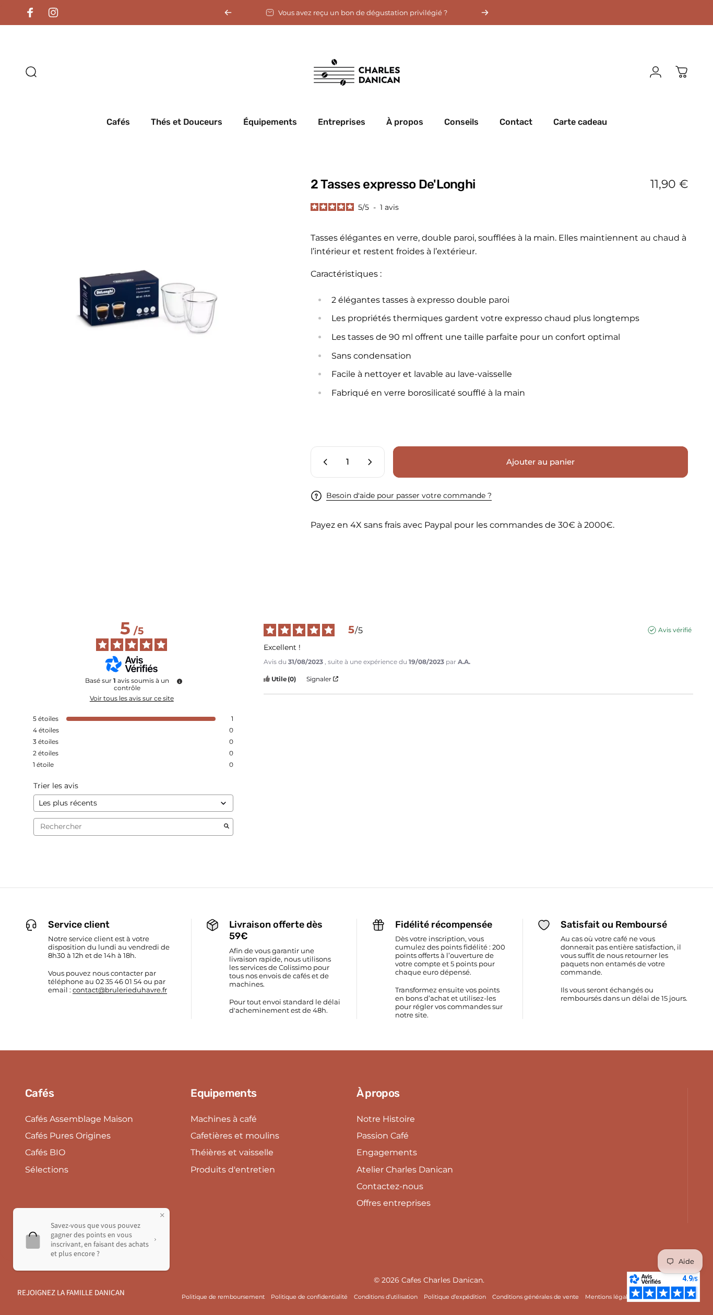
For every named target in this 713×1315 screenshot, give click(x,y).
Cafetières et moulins (235, 1135)
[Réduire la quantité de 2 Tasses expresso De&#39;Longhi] (323, 462)
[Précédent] (228, 12)
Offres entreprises (393, 1203)
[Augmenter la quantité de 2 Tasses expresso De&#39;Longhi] (372, 462)
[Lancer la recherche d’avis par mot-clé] (226, 827)
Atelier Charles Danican (404, 1169)
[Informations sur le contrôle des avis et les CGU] (179, 681)
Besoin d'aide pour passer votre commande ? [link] (409, 495)
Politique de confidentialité (309, 1296)
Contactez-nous (389, 1186)
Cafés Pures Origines (68, 1135)
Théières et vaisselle (232, 1152)
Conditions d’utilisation (386, 1296)
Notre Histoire (385, 1118)
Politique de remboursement (223, 1296)
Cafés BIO (45, 1152)
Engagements (386, 1152)
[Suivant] (484, 12)
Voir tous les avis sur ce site (132, 698)
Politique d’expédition (455, 1296)
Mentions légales (609, 1296)
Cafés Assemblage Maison (79, 1118)
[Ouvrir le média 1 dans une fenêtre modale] (151, 303)
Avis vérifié (675, 630)
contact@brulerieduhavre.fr (120, 990)
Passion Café (382, 1135)
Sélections (46, 1169)
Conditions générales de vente (535, 1296)
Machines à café (224, 1118)
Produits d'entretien (233, 1169)
